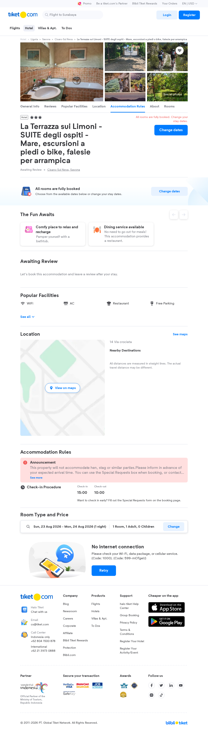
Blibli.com (69, 655)
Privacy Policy (128, 623)
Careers (68, 618)
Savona (46, 39)
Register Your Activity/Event (129, 651)
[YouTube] (181, 685)
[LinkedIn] (171, 685)
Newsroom (70, 611)
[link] (167, 15)
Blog (66, 604)
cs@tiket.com (40, 624)
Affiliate (68, 633)
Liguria (34, 39)
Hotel (23, 39)
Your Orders (169, 3)
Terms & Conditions (127, 632)
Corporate (69, 626)
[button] (62, 388)
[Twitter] (161, 685)
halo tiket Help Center (129, 606)
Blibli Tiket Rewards (144, 3)
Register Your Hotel (132, 641)
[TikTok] (161, 695)
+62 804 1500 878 (43, 641)
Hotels (95, 611)
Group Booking (129, 615)
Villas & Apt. (99, 618)
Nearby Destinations (125, 350)
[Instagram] (151, 695)
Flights (95, 604)
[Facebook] (151, 685)
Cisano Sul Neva (64, 39)
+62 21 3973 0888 (43, 651)
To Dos (95, 626)
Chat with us (39, 612)
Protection (69, 648)
